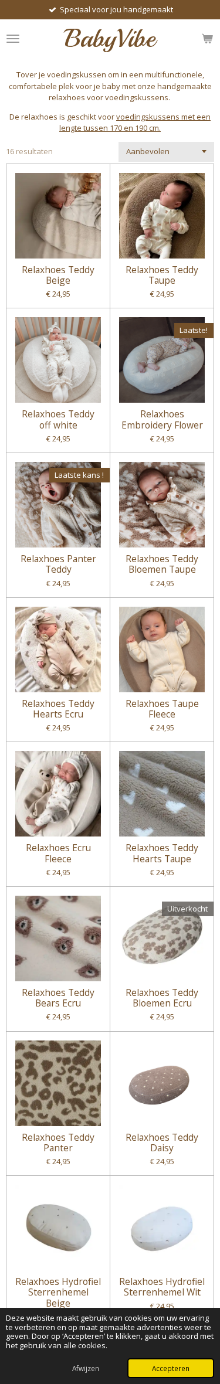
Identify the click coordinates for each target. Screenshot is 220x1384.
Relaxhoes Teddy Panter (58, 1142)
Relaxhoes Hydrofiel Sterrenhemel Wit (162, 1286)
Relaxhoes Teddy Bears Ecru (58, 997)
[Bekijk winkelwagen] (207, 38)
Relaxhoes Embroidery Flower (162, 419)
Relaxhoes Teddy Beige (58, 274)
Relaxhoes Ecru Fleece (58, 852)
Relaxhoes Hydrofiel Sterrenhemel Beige (58, 1292)
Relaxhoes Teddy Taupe (162, 274)
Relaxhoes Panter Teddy (58, 563)
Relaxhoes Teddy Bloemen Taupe (162, 563)
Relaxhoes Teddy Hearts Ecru (58, 708)
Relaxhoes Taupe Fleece (162, 708)
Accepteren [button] (170, 1368)
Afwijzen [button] (85, 1368)
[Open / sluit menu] (13, 38)
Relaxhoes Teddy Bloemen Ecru (162, 997)
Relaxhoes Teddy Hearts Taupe (162, 852)
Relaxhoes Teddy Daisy (162, 1142)
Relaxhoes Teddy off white (58, 419)
